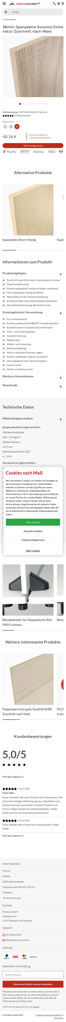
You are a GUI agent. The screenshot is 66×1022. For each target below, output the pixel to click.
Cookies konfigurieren (33, 539)
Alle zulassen (33, 522)
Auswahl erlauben (33, 531)
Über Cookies (33, 550)
